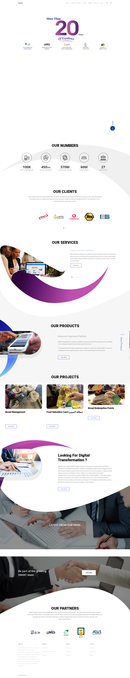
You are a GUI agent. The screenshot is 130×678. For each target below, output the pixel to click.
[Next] (120, 334)
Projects (68, 651)
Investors (44, 655)
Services (68, 648)
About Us (45, 648)
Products (68, 655)
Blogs (91, 655)
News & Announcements (49, 651)
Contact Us (93, 651)
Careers (92, 648)
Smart (20, 3)
